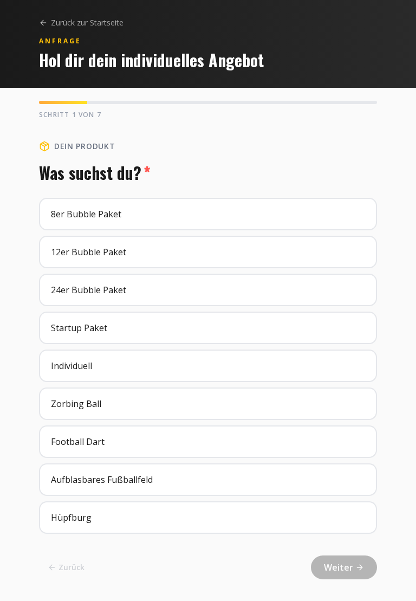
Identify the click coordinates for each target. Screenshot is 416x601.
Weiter (338, 567)
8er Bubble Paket (86, 214)
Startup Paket (79, 328)
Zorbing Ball (76, 404)
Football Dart (78, 442)
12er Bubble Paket (88, 252)
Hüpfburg (71, 518)
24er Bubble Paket (88, 290)
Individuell (71, 366)
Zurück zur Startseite (87, 22)
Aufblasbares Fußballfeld (102, 480)
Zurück (71, 567)
